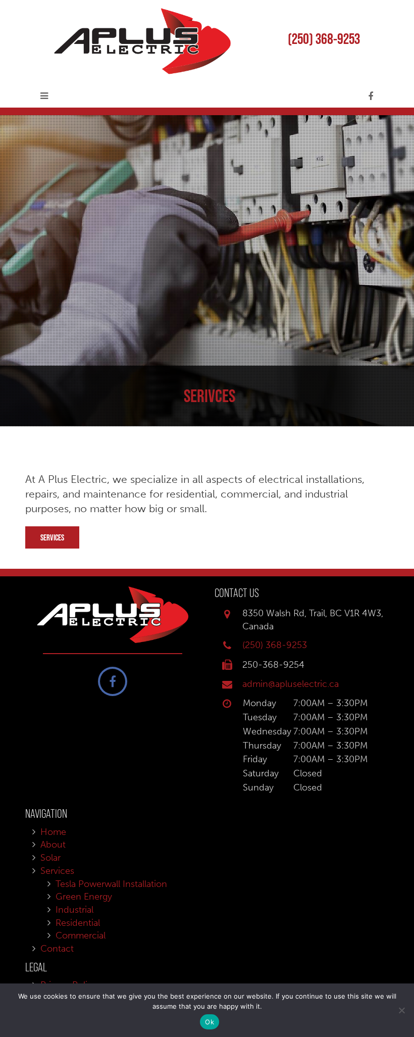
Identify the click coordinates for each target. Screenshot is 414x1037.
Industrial (74, 909)
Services (52, 537)
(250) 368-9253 (324, 38)
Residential (78, 922)
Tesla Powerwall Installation (111, 884)
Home (53, 831)
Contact (57, 948)
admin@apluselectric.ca (290, 683)
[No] (401, 1010)
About (53, 844)
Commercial (81, 935)
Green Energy (84, 896)
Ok (209, 1022)
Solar (50, 857)
